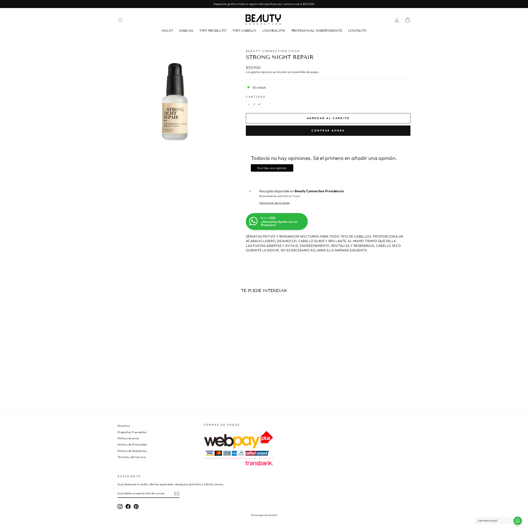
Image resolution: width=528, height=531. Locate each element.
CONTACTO (357, 31)
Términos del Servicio (132, 457)
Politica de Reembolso (132, 451)
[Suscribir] (176, 493)
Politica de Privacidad (132, 444)
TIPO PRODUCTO (212, 31)
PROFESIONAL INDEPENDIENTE (316, 31)
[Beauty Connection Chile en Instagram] (120, 506)
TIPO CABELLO (244, 31)
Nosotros (124, 426)
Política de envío (128, 438)
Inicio (167, 31)
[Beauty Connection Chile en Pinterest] (136, 506)
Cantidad (256, 96)
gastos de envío (261, 72)
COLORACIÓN (273, 31)
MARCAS (186, 31)
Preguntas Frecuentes (132, 432)
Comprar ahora (328, 130)
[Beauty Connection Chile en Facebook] (128, 506)
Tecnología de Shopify (264, 515)
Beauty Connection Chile (273, 51)
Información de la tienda (274, 202)
